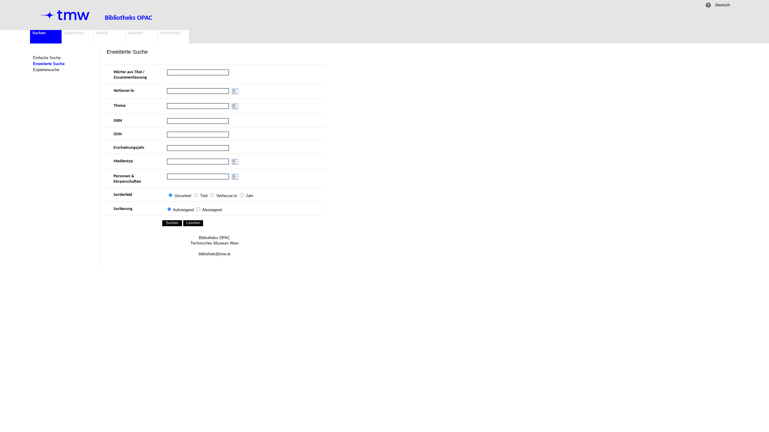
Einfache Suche (47, 58)
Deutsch (722, 5)
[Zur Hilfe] (708, 5)
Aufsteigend (183, 210)
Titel (204, 196)
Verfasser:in (226, 196)
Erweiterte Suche (49, 64)
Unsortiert (183, 196)
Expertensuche (46, 70)
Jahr (249, 196)
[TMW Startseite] (64, 15)
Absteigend (212, 210)
